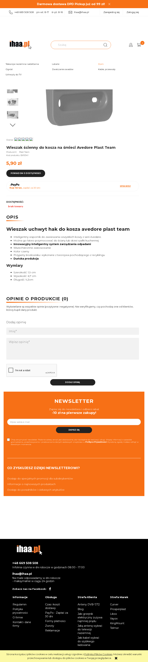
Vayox (113, 618)
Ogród (9, 69)
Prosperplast (118, 609)
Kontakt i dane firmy (22, 624)
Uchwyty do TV (13, 74)
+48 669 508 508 (25, 563)
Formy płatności (55, 621)
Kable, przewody (107, 69)
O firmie (18, 617)
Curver (114, 604)
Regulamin (20, 604)
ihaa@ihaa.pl (81, 12)
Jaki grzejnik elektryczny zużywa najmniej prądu (90, 617)
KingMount (117, 623)
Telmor (114, 628)
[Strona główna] (20, 45)
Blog (81, 609)
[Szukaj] (105, 45)
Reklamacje (52, 630)
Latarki (55, 64)
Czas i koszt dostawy (52, 606)
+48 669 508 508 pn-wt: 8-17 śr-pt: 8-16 (38, 12)
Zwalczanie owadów (62, 69)
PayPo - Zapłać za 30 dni (56, 614)
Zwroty (49, 625)
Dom (101, 64)
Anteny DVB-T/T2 (89, 604)
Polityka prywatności (20, 611)
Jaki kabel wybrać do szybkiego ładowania (88, 641)
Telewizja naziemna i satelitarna (22, 64)
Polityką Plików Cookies (98, 654)
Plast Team (24, 152)
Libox (113, 613)
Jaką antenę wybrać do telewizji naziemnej (90, 629)
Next (12, 125)
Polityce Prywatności (96, 442)
